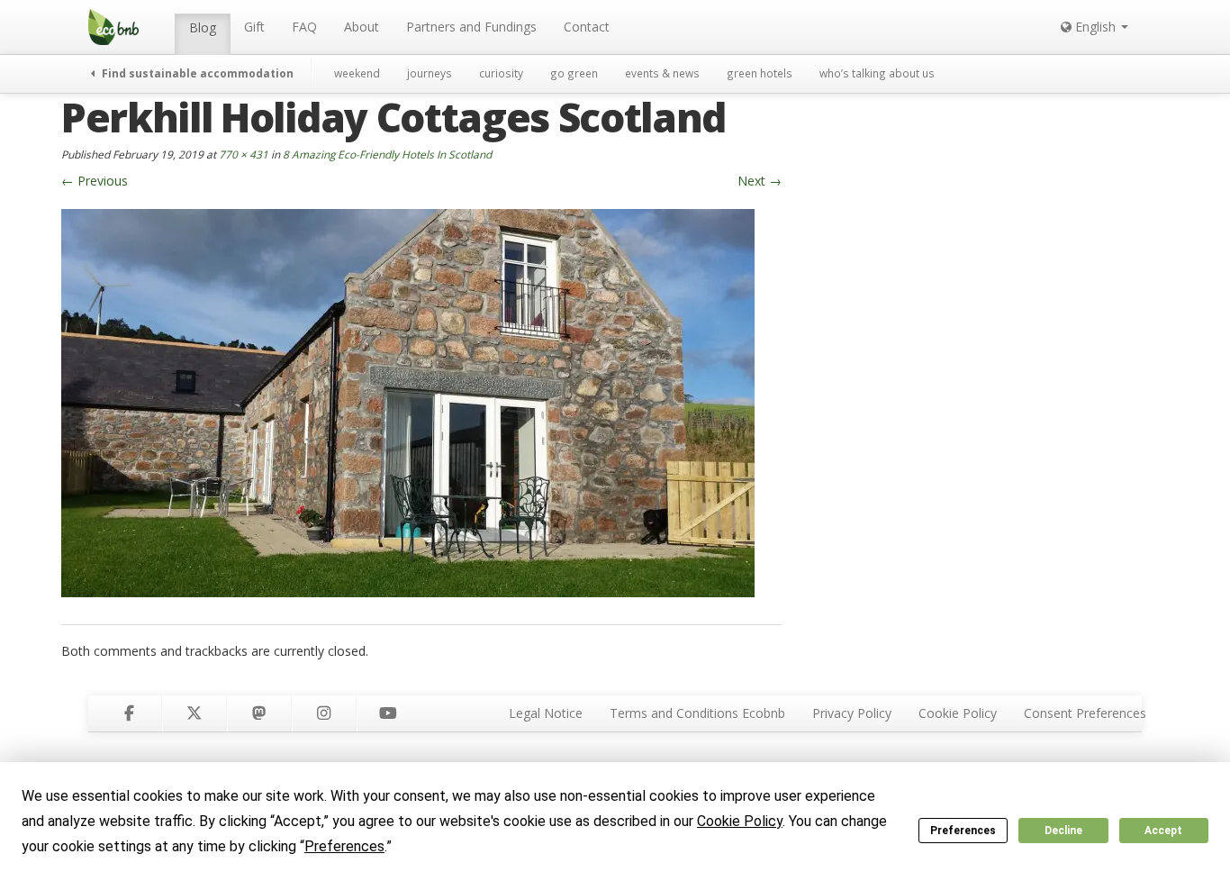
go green (574, 73)
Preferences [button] (344, 846)
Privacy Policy (851, 713)
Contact (587, 26)
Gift (254, 26)
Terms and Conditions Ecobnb (697, 713)
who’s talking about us (877, 73)
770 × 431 (243, 154)
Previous (94, 180)
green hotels (759, 73)
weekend (357, 73)
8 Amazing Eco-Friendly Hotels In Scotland (387, 154)
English (1095, 26)
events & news (662, 73)
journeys (429, 73)
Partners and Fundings (471, 26)
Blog (202, 27)
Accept (1163, 830)
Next (759, 180)
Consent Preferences (1085, 713)
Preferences (963, 830)
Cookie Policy (957, 713)
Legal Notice (546, 713)
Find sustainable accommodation (196, 73)
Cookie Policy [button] (739, 821)
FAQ (304, 26)
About (361, 26)
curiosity (501, 73)
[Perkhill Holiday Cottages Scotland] (408, 401)
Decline (1063, 830)
